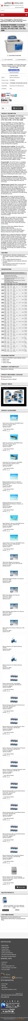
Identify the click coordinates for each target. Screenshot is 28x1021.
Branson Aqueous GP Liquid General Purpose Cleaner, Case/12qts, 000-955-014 (14, 748)
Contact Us (4, 962)
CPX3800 (3, 318)
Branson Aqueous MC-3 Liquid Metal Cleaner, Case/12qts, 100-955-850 (14, 834)
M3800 (2, 312)
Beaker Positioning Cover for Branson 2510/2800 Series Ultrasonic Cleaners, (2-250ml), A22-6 (13, 504)
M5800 (2, 324)
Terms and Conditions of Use (9, 989)
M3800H (3, 315)
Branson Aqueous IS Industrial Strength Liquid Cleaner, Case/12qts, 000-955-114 (14, 770)
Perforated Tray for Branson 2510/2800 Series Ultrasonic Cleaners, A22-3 (12, 463)
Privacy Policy (5, 949)
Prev (0, 904)
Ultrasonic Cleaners (18, 19)
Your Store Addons (19, 1018)
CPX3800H (3, 321)
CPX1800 (3, 293)
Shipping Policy (5, 947)
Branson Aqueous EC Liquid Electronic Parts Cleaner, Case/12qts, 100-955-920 (13, 727)
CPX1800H (3, 296)
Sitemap (4, 985)
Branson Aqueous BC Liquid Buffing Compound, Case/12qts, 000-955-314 (12, 684)
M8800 (2, 337)
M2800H (3, 302)
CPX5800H (3, 334)
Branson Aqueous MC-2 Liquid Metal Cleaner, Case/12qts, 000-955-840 (14, 813)
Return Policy (5, 945)
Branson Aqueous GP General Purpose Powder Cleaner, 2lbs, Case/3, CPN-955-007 (14, 877)
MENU (2, 15)
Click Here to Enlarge (15, 55)
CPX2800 (3, 305)
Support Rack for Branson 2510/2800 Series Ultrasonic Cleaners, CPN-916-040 (13, 543)
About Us (4, 964)
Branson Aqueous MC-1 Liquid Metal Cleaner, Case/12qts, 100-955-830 (14, 791)
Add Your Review (14, 75)
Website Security (6, 951)
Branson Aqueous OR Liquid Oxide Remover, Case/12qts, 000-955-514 (14, 705)
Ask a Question (8, 59)
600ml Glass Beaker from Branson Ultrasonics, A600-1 (11, 595)
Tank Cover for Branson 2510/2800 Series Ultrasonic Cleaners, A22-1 (13, 424)
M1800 (2, 286)
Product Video (5, 388)
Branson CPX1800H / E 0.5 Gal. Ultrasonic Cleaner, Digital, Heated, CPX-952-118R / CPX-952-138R (14, 907)
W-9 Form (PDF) (6, 969)
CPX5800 (3, 331)
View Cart (6, 5)
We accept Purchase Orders (9, 956)
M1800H (3, 290)
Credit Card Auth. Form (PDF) (9, 967)
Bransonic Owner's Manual (9, 379)
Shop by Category (8, 19)
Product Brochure (7, 377)
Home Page (5, 984)
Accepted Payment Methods (9, 954)
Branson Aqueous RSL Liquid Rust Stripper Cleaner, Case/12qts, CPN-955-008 (13, 856)
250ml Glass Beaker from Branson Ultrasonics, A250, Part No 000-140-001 (12, 563)
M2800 (2, 299)
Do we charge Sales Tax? (8, 966)
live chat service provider (19, 7)
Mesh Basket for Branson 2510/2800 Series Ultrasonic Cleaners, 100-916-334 (13, 524)
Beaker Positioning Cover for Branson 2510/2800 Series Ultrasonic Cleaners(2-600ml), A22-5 (13, 483)
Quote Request (22, 59)
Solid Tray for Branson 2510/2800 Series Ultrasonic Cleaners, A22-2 (13, 443)
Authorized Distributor (14, 72)
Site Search (4, 987)
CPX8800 (3, 346)
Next (27, 904)
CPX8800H (3, 350)
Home (1, 19)
